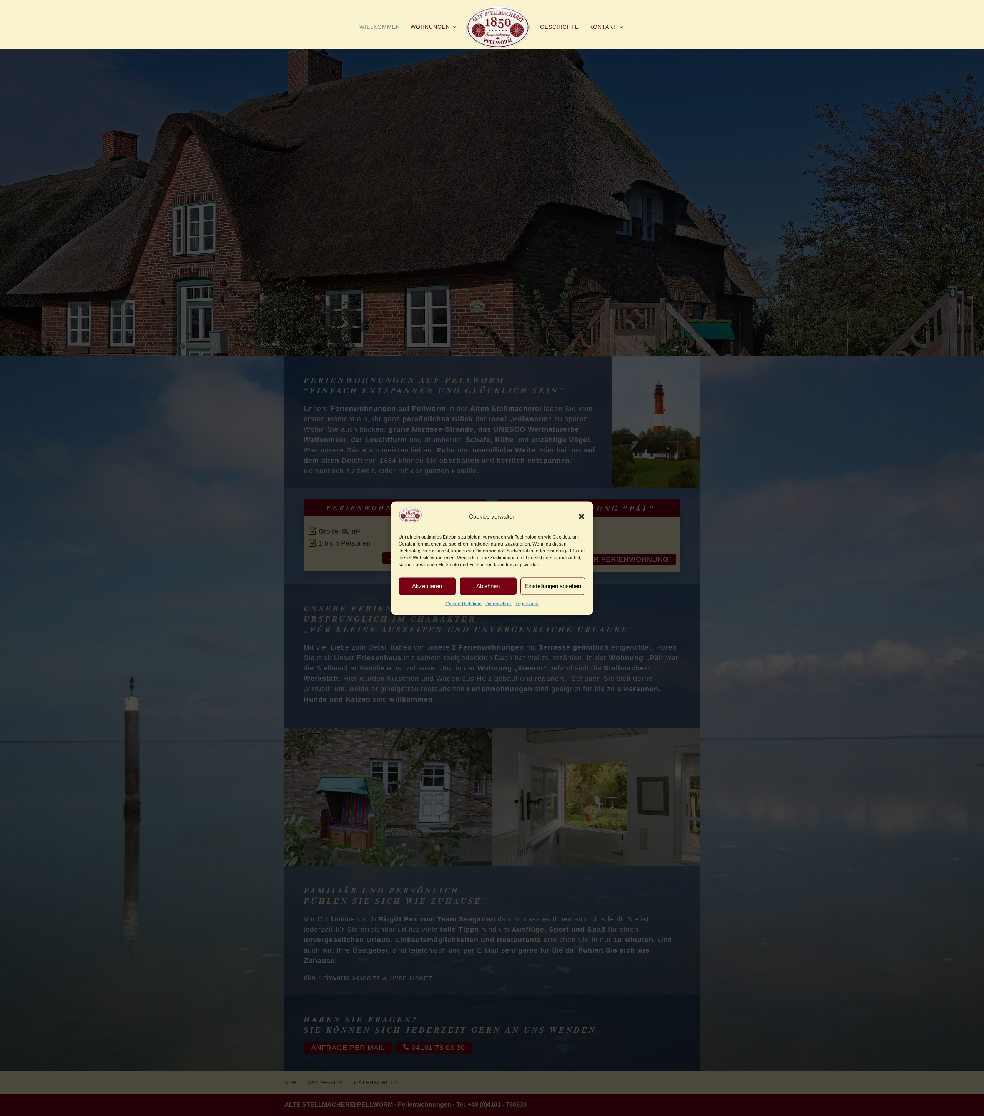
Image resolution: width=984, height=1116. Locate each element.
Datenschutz (498, 603)
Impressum (527, 603)
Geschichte (559, 27)
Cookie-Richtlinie (463, 603)
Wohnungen (430, 27)
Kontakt (603, 27)
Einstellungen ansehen (553, 586)
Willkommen (379, 27)
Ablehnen (488, 586)
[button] (581, 516)
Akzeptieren (427, 586)
